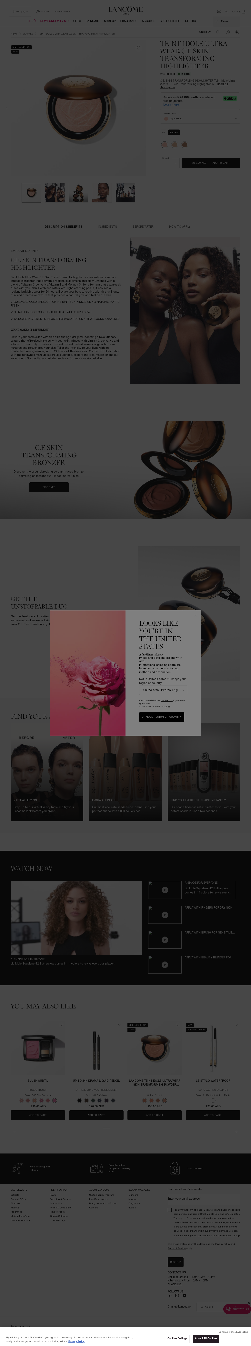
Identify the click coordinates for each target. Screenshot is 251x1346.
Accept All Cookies (206, 1338)
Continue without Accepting (233, 1332)
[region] (125, 1336)
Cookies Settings (177, 1338)
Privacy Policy (76, 1342)
